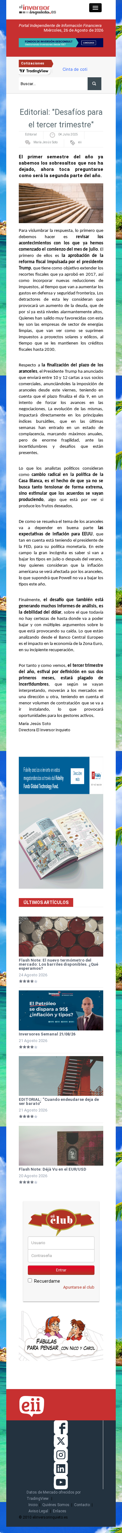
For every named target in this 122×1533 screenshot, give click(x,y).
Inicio (33, 1505)
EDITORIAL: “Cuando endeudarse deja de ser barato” (59, 1101)
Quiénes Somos (55, 1505)
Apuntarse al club (78, 1287)
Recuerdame (47, 1281)
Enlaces (59, 1511)
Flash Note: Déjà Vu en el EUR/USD (52, 1169)
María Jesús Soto (45, 142)
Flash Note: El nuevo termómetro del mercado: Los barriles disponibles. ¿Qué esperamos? (58, 964)
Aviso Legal (38, 1511)
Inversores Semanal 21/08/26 (47, 1034)
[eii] (37, 9)
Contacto (82, 1505)
